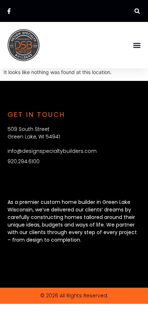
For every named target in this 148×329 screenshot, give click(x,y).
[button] (137, 11)
